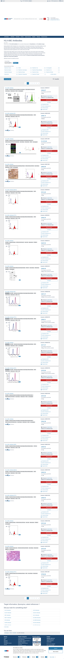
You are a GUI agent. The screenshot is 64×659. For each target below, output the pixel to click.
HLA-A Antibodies (8, 610)
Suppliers (34, 36)
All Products (6, 36)
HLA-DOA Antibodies (36, 622)
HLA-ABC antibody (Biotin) (11, 189)
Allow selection (55, 651)
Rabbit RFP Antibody (21, 641)
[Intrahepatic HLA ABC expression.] (13, 148)
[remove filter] (11, 62)
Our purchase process (22, 645)
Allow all (55, 648)
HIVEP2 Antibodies (8, 625)
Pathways (38, 36)
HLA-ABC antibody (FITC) (10, 215)
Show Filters (8, 79)
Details (49, 102)
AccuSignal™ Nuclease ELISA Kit (24, 640)
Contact (5, 638)
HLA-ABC (14, 632)
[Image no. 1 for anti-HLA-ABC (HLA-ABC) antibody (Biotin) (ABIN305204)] (13, 199)
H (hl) (11, 632)
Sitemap (5, 644)
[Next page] (38, 83)
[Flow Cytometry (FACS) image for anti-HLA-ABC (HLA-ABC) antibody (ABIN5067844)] (13, 352)
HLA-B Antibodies (36, 610)
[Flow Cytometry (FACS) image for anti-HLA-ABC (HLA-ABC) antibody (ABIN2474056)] (13, 530)
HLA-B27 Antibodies (36, 612)
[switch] (28, 657)
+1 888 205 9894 (51, 645)
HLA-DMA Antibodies (36, 617)
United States (49, 96)
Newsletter (6, 640)
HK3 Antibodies (7, 620)
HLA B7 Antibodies (8, 612)
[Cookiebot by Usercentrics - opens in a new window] (6, 657)
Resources (6, 641)
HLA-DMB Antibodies (36, 620)
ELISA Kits (17, 36)
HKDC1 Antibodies (8, 617)
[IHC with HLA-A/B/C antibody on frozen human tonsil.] (13, 555)
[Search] (45, 19)
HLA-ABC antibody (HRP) (10, 444)
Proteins (22, 36)
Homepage (7, 632)
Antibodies (12, 36)
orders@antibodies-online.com (55, 19)
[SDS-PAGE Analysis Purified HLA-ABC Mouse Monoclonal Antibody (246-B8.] (13, 275)
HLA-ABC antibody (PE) (10, 113)
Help (5, 639)
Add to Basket (49, 125)
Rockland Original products (23, 643)
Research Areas (44, 36)
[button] (38, 98)
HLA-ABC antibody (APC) (10, 368)
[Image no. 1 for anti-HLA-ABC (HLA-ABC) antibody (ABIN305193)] (13, 250)
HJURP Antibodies (8, 622)
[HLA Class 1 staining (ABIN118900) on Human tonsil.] (13, 173)
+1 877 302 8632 (52, 643)
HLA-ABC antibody (9, 88)
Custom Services (28, 36)
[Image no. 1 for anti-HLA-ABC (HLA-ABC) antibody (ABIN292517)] (30, 97)
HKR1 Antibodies (7, 615)
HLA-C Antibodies (36, 615)
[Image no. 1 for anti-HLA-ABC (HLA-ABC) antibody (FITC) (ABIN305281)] (13, 224)
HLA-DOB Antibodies (36, 625)
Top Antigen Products (8, 643)
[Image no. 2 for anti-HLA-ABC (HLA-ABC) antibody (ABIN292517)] (13, 97)
